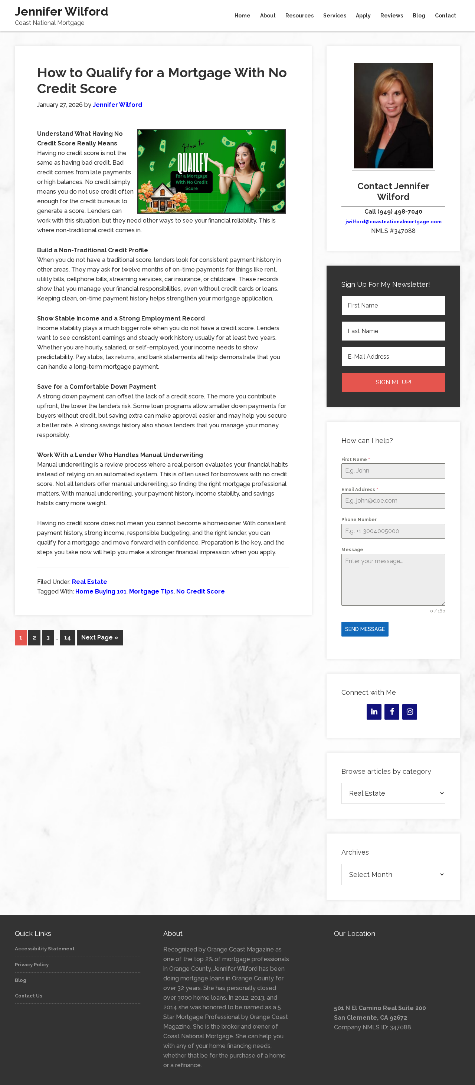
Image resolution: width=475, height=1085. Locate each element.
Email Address (359, 489)
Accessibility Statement (45, 948)
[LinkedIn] (374, 712)
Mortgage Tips (151, 591)
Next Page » (99, 637)
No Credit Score (200, 591)
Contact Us (28, 996)
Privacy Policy (32, 964)
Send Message (365, 629)
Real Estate (89, 581)
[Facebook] (391, 712)
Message (352, 549)
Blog (20, 980)
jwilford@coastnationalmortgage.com (393, 221)
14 (67, 637)
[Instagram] (409, 712)
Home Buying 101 (101, 591)
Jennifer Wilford (61, 11)
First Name (355, 459)
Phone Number (359, 519)
